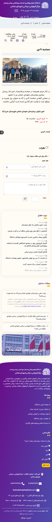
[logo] (26, 5)
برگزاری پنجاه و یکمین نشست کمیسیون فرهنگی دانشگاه (28, 237)
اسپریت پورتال (26, 518)
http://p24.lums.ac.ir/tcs (32, 306)
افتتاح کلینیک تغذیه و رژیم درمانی (35, 252)
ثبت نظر (46, 465)
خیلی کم (45, 459)
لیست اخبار (8, 142)
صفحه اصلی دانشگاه (42, 404)
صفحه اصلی (34, 17)
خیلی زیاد (44, 446)
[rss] (25, 17)
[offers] (26, 345)
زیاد (46, 450)
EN (22, 17)
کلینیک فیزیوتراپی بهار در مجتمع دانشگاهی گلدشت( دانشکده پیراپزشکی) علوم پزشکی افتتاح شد (27, 244)
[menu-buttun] (17, 10)
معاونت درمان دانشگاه (41, 418)
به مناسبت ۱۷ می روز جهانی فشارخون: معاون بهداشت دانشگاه (26, 258)
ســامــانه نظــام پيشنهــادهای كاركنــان (37, 423)
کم (47, 455)
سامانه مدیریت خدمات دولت (39, 409)
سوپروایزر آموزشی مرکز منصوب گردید (35, 264)
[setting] (2, 132)
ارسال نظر (26, 208)
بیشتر (36, 388)
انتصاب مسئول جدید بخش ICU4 (36, 270)
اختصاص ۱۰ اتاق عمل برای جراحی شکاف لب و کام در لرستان (27, 231)
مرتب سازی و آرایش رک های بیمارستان (34, 225)
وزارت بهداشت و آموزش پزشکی (38, 414)
